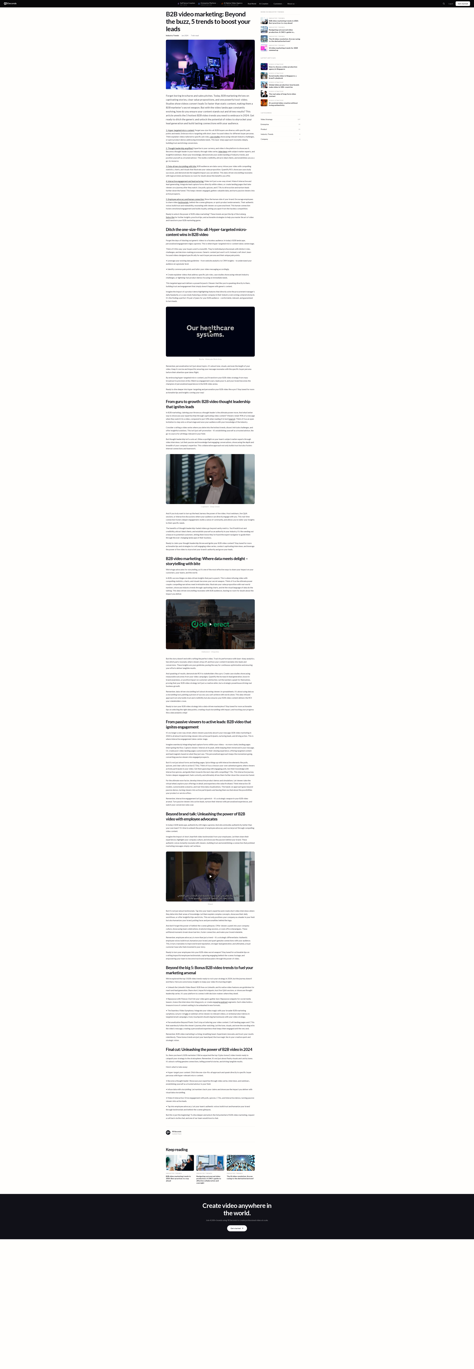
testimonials (183, 202)
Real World (252, 4)
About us (291, 4)
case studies (215, 136)
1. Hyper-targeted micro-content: (180, 130)
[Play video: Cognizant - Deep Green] (210, 479)
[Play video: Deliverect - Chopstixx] (210, 624)
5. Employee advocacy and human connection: (185, 199)
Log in (451, 4)
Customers (278, 4)
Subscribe (170, 217)
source (232, 419)
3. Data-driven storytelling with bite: (181, 166)
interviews (222, 151)
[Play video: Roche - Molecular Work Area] (210, 332)
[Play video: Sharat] (210, 876)
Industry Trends (172, 35)
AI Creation (263, 4)
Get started (463, 4)
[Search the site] (444, 4)
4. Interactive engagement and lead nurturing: (185, 181)
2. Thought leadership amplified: (179, 148)
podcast (224, 1002)
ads (186, 1014)
